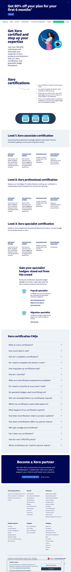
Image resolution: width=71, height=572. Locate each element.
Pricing (11, 22)
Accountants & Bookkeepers (38, 22)
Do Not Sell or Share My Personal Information (20, 570)
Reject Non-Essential (51, 565)
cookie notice (18, 568)
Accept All (51, 568)
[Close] (61, 562)
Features (17, 22)
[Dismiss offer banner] (68, 2)
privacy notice (26, 568)
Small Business (25, 22)
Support (49, 22)
